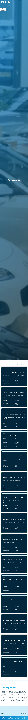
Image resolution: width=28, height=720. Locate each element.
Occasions (10, 718)
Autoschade (24, 713)
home (3, 718)
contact (24, 718)
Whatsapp (17, 718)
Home (2, 713)
